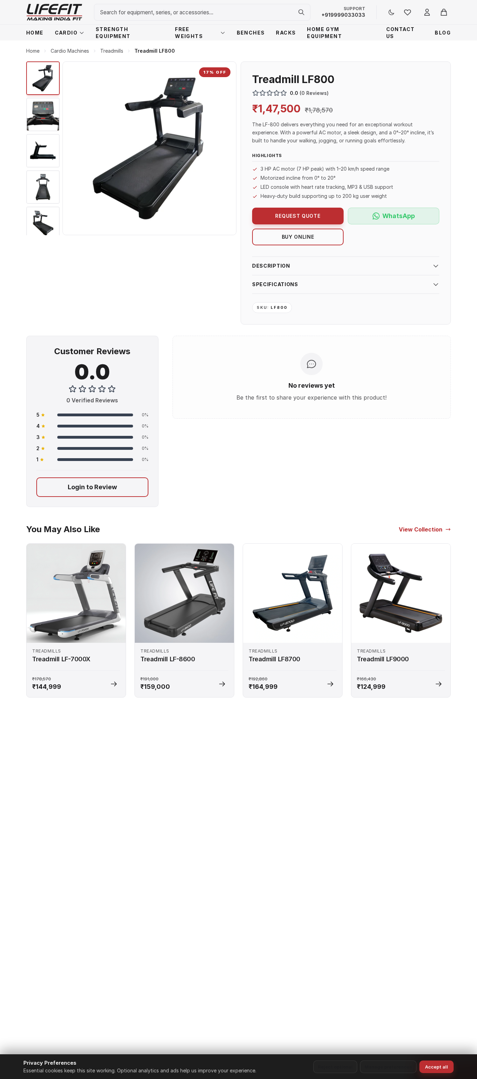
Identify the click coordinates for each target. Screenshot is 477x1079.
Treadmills (111, 51)
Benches (251, 33)
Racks (286, 33)
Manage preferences (388, 1067)
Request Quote (297, 216)
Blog (443, 33)
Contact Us (400, 32)
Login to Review (92, 487)
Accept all (436, 1067)
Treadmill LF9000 (383, 659)
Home (35, 33)
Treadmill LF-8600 (167, 659)
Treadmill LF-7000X (61, 659)
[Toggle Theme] (391, 12)
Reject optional (335, 1067)
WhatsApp (398, 215)
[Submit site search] (301, 12)
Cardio (66, 33)
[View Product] (114, 684)
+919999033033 (343, 15)
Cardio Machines (70, 51)
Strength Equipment (113, 32)
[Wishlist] (407, 12)
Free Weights (189, 32)
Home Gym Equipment (324, 32)
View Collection (420, 529)
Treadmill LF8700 (274, 659)
